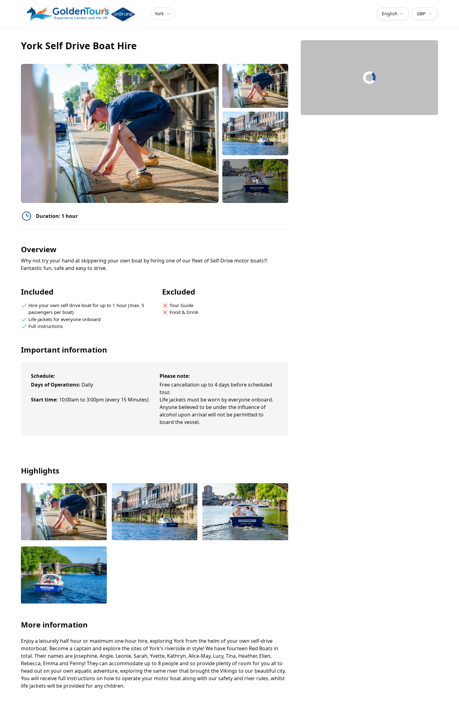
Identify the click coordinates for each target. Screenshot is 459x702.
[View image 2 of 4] (255, 134)
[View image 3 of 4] (245, 512)
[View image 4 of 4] (64, 575)
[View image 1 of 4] (255, 86)
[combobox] (393, 13)
